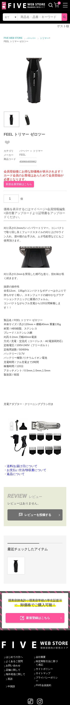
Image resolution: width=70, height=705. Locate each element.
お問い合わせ (13, 665)
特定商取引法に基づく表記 (47, 663)
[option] (35, 78)
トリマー (38, 150)
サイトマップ (43, 673)
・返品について (14, 474)
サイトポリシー (44, 669)
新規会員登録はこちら (19, 184)
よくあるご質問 (14, 661)
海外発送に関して (15, 674)
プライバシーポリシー (47, 679)
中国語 (11, 686)
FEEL (22, 154)
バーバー (24, 150)
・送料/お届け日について (20, 466)
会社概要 (41, 657)
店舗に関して (13, 669)
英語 (10, 678)
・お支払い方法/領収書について (25, 470)
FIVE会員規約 (43, 685)
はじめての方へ (14, 657)
